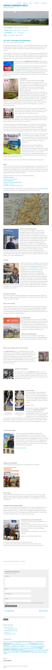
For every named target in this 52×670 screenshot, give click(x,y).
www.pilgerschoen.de (8, 184)
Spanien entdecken (7, 652)
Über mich (25, 3)
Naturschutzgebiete (40, 646)
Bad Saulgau (15, 642)
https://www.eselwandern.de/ (37, 329)
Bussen (23, 644)
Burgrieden (19, 644)
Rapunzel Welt (23, 448)
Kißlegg (18, 646)
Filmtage (11, 646)
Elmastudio (25, 666)
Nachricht (7, 576)
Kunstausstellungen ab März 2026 (10, 630)
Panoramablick (30, 648)
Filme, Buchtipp (11, 35)
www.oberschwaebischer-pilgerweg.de (12, 182)
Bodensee (13, 644)
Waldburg (32, 652)
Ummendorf (25, 652)
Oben (4, 667)
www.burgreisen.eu (34, 266)
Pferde (35, 648)
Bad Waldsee (33, 641)
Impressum (37, 3)
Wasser (36, 652)
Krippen (22, 646)
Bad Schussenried (24, 642)
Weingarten (40, 652)
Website (6, 598)
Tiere (17, 652)
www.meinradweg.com (8, 180)
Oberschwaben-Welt (15, 5)
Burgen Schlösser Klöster (19, 27)
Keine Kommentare (20, 42)
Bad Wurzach (40, 642)
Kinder (15, 646)
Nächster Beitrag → (44, 610)
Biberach (7, 644)
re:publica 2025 (7, 632)
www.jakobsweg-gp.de (8, 177)
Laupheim (33, 646)
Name (6, 588)
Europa (5, 35)
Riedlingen (32, 650)
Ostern (19, 648)
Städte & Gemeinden (8, 27)
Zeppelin (5, 653)
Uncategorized (17, 561)
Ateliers (4, 641)
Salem (35, 650)
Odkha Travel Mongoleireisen (29, 71)
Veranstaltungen (20, 32)
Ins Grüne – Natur (8, 30)
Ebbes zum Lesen (19, 35)
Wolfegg (45, 652)
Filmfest (6, 646)
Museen (26, 27)
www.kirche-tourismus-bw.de (10, 179)
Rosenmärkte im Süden (8, 627)
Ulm (19, 652)
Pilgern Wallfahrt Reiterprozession (23, 649)
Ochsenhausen (14, 648)
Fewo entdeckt (25, 30)
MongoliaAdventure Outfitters (22, 69)
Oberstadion (6, 648)
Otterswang (24, 648)
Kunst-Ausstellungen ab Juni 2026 (10, 628)
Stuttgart (13, 652)
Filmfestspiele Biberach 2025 (10, 633)
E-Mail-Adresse (8, 593)
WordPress (14, 666)
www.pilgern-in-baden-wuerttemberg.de (12, 185)
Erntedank (33, 644)
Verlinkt (31, 3)
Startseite (19, 3)
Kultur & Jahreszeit (8, 32)
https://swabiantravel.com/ (17, 255)
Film (43, 644)
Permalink (23, 561)
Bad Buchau (9, 641)
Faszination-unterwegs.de (30, 339)
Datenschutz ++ (44, 3)
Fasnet (39, 644)
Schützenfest (39, 650)
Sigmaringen (46, 650)
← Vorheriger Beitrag (8, 610)
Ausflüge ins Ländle (17, 30)
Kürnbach (28, 646)
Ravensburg (26, 650)
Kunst (15, 32)
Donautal (27, 644)
